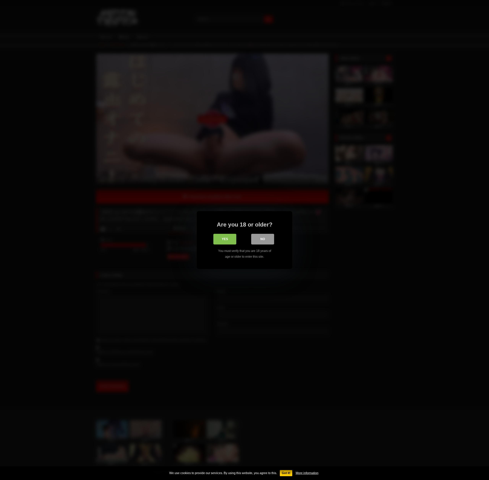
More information (307, 473)
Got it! (286, 473)
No (262, 239)
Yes (225, 239)
